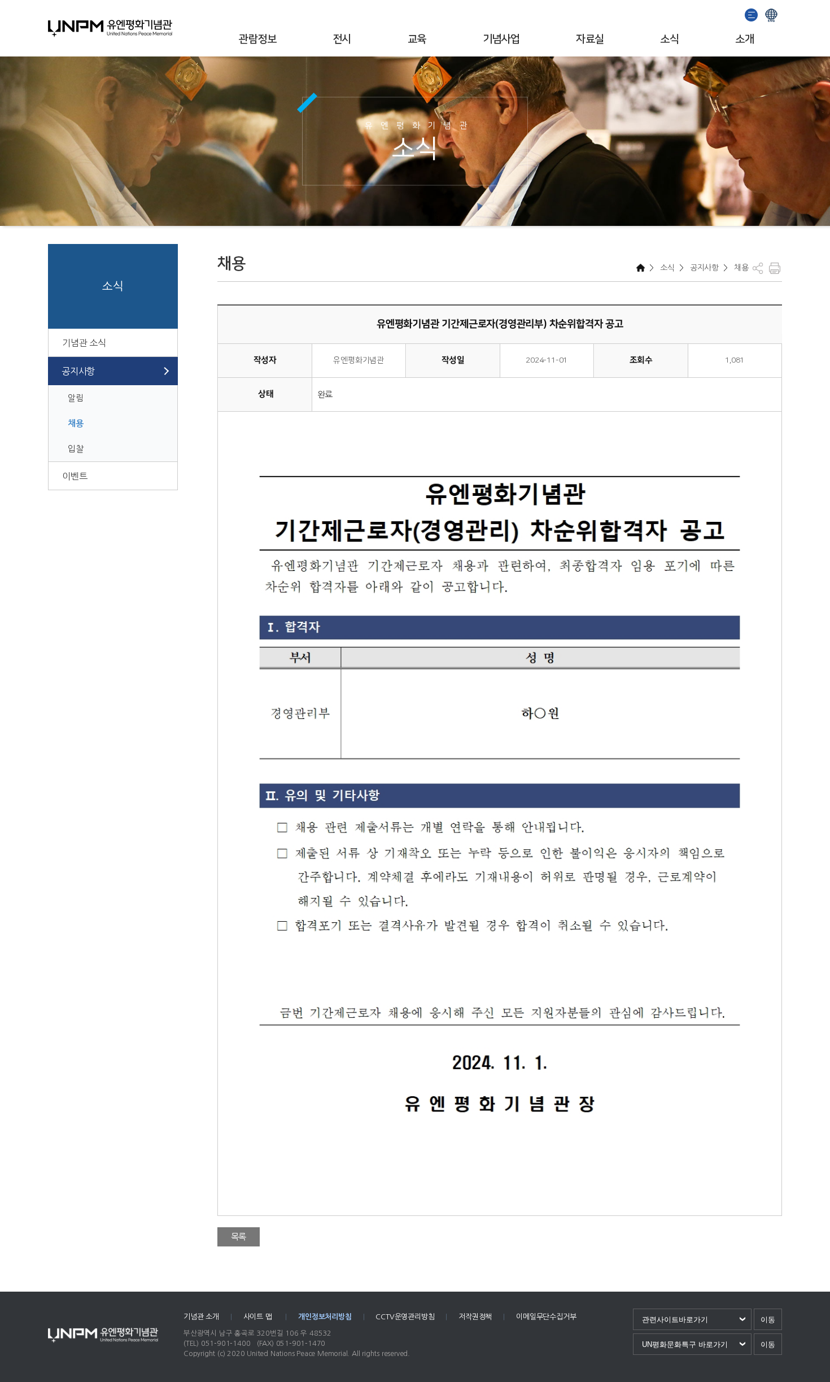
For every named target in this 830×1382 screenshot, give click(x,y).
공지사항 (78, 371)
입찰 (76, 448)
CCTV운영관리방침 (404, 1316)
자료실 (590, 39)
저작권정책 (475, 1316)
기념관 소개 (201, 1316)
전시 (342, 39)
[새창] (752, 14)
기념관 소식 (84, 342)
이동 (768, 1319)
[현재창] (771, 14)
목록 (239, 1236)
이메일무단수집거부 (546, 1316)
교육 (417, 39)
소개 (744, 39)
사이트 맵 (258, 1316)
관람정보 (257, 39)
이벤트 (74, 476)
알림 (76, 398)
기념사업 (501, 39)
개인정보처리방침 (324, 1316)
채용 (76, 423)
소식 (669, 39)
